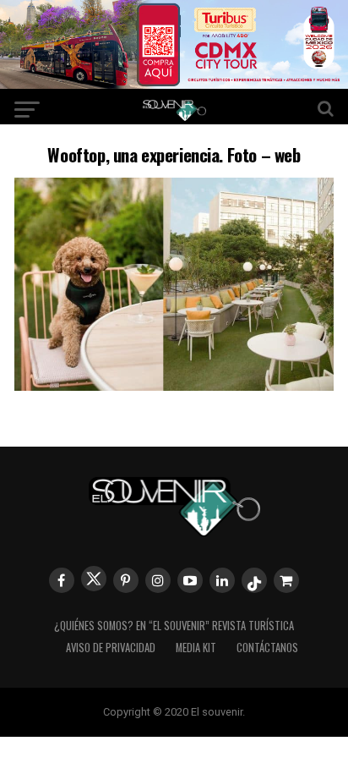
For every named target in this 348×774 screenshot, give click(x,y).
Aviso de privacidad (110, 648)
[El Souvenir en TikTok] (254, 580)
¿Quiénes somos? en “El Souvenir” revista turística (174, 626)
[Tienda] (286, 580)
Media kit (196, 648)
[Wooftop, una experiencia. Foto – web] (174, 385)
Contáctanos (267, 648)
